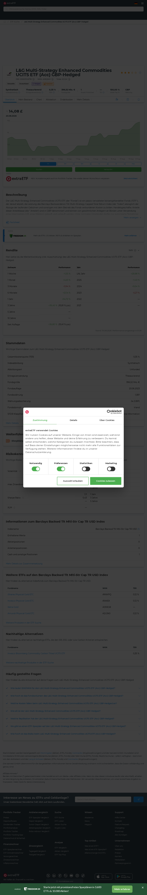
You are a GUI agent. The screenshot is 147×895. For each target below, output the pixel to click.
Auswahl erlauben (73, 481)
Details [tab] (73, 420)
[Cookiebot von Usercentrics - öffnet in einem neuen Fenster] (109, 412)
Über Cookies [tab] (106, 420)
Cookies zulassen (105, 481)
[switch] (61, 469)
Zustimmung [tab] (40, 420)
